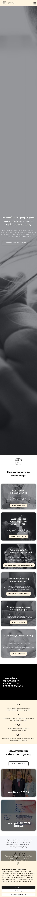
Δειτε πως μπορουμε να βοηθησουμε (19, 565)
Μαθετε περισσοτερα (18, 536)
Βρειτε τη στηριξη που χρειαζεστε (18, 243)
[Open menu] (35, 3)
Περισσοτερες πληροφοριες (18, 594)
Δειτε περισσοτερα (18, 505)
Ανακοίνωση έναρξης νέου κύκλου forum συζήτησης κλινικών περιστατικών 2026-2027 (18, 858)
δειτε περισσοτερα (18, 763)
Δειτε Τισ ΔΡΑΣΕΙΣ (18, 654)
